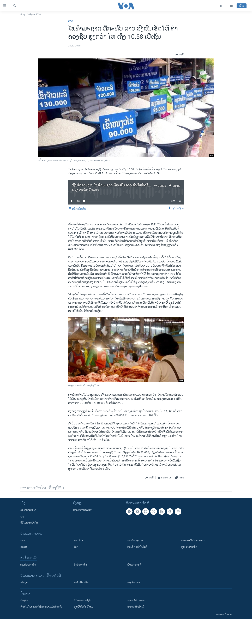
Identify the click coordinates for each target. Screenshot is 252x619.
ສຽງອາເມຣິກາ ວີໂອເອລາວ (87, 190)
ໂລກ (76, 547)
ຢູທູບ (22, 516)
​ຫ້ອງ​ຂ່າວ (24, 600)
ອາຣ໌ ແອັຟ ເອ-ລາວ (136, 600)
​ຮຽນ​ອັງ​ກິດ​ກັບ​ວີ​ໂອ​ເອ (83, 607)
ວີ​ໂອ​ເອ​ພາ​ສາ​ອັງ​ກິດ (83, 600)
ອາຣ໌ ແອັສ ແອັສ (81, 582)
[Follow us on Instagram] (145, 511)
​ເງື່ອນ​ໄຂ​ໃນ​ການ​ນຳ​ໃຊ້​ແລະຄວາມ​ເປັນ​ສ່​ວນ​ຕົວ (41, 607)
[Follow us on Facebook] (129, 511)
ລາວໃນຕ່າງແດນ (135, 540)
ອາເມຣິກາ (78, 540)
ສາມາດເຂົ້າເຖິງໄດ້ (135, 607)
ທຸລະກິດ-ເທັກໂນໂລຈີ (137, 547)
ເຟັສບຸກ (24, 582)
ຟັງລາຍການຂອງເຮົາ (82, 510)
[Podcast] (170, 511)
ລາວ (70, 21)
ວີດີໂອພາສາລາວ (28, 510)
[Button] (179, 54)
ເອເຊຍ (23, 547)
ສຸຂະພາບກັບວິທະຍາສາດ (193, 540)
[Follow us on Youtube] (137, 511)
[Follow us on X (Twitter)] (153, 511)
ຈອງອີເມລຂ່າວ (134, 582)
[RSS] (162, 511)
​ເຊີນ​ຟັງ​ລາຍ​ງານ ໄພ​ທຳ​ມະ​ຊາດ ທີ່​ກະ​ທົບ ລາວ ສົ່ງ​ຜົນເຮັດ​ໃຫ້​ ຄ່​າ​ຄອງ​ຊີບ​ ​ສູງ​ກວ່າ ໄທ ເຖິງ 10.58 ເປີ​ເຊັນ (139, 185)
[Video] (231, 6)
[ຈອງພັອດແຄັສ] (178, 511)
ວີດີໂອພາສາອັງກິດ (29, 523)
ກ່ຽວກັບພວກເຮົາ (28, 565)
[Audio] (221, 6)
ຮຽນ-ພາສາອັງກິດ (189, 547)
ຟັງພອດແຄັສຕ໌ (134, 565)
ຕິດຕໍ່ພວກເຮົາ (80, 565)
